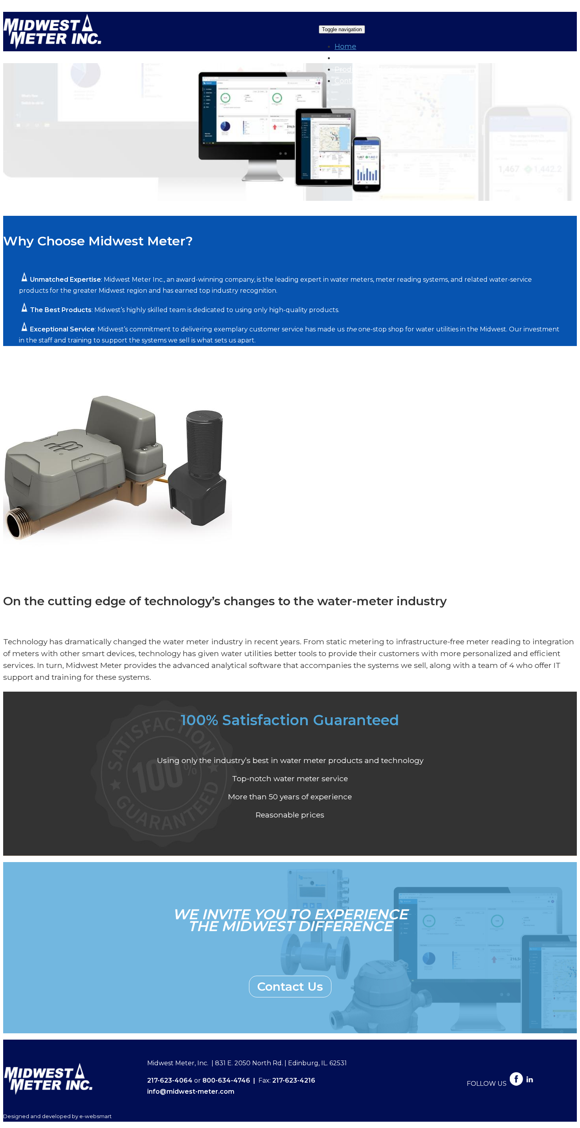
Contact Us (354, 81)
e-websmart (95, 1116)
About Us (351, 58)
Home (345, 46)
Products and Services (374, 69)
